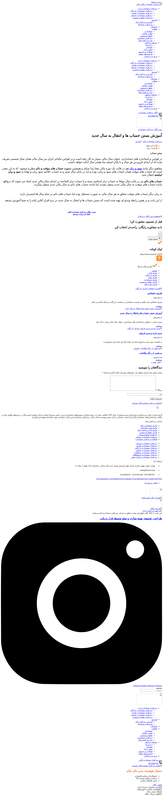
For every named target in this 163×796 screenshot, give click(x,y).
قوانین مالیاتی (147, 34)
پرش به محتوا (156, 2)
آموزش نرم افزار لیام (144, 22)
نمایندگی (154, 27)
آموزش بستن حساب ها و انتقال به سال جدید (141, 313)
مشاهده (159, 306)
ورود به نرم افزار (150, 56)
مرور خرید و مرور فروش (150, 333)
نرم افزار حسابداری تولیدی (141, 13)
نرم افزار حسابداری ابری (147, 9)
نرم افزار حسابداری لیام (152, 141)
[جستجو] (161, 693)
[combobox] (151, 690)
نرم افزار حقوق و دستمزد (142, 18)
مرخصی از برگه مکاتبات (150, 353)
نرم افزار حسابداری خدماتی (141, 15)
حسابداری (148, 31)
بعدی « (153, 362)
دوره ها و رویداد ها (145, 24)
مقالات (154, 29)
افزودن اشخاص (154, 293)
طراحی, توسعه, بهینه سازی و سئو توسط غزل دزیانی (131, 518)
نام (161, 394)
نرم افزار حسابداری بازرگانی (141, 11)
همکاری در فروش (145, 52)
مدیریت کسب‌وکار (145, 40)
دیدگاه (159, 390)
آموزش (154, 20)
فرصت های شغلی (145, 54)
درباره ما (149, 45)
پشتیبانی (149, 47)
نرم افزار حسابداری (144, 38)
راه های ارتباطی (151, 43)
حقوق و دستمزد (146, 36)
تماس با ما (148, 50)
